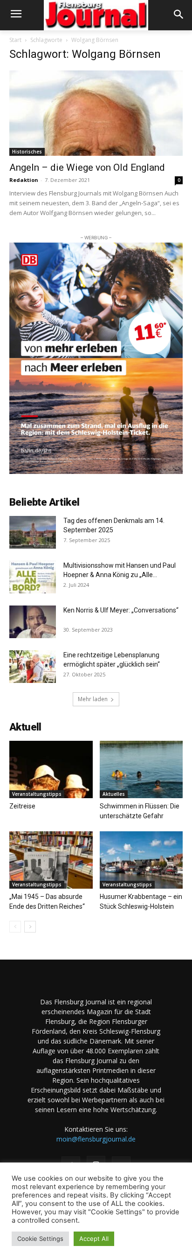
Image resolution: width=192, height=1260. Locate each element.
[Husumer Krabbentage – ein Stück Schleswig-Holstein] (141, 860)
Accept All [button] (94, 1238)
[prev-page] (15, 927)
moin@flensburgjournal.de (96, 1139)
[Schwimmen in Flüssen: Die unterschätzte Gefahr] (141, 769)
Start (15, 40)
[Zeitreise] (51, 769)
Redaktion (23, 179)
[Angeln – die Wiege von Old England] (96, 113)
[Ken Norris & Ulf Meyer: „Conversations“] (32, 622)
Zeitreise (22, 806)
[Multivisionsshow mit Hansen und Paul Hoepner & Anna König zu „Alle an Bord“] (32, 577)
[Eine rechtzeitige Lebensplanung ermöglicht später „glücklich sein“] (32, 666)
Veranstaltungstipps (37, 794)
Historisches (27, 151)
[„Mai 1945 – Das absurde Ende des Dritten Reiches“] (51, 860)
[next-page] (30, 927)
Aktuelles (114, 794)
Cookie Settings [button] (40, 1238)
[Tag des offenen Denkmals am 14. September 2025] (32, 532)
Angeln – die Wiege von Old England (87, 167)
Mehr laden (93, 699)
